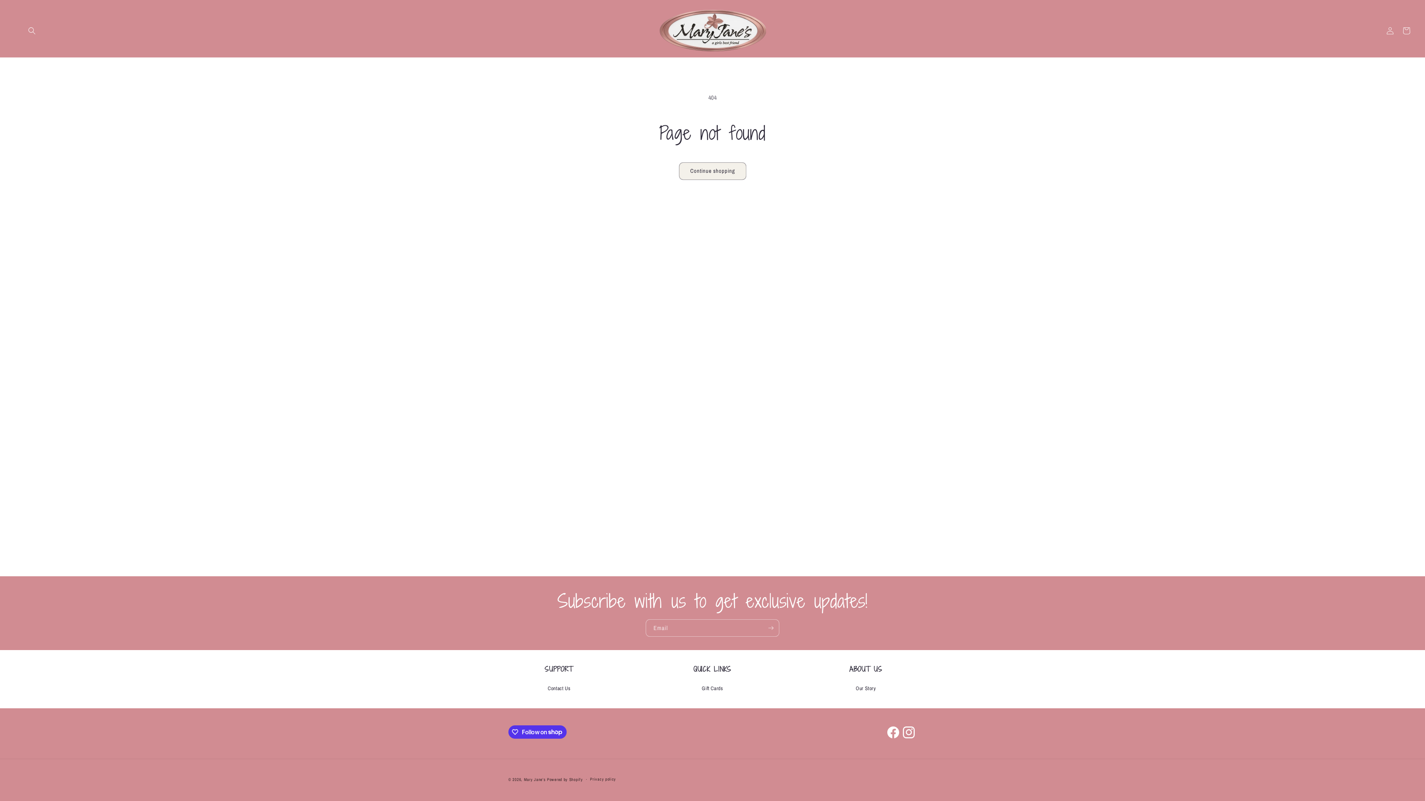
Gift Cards (712, 688)
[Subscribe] (771, 628)
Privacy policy (603, 779)
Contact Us (559, 688)
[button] (32, 31)
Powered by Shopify (565, 779)
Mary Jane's (535, 779)
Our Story (866, 688)
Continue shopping (712, 171)
